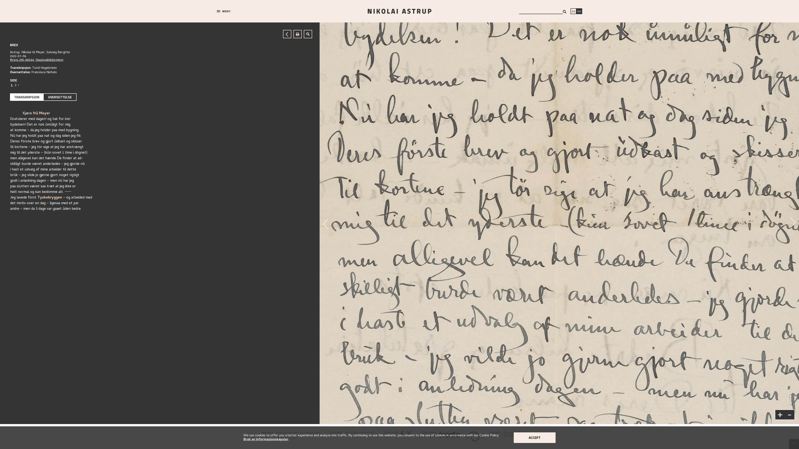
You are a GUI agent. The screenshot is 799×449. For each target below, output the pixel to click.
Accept (535, 437)
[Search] (564, 12)
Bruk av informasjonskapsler (265, 439)
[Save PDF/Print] (297, 34)
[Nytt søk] (308, 34)
